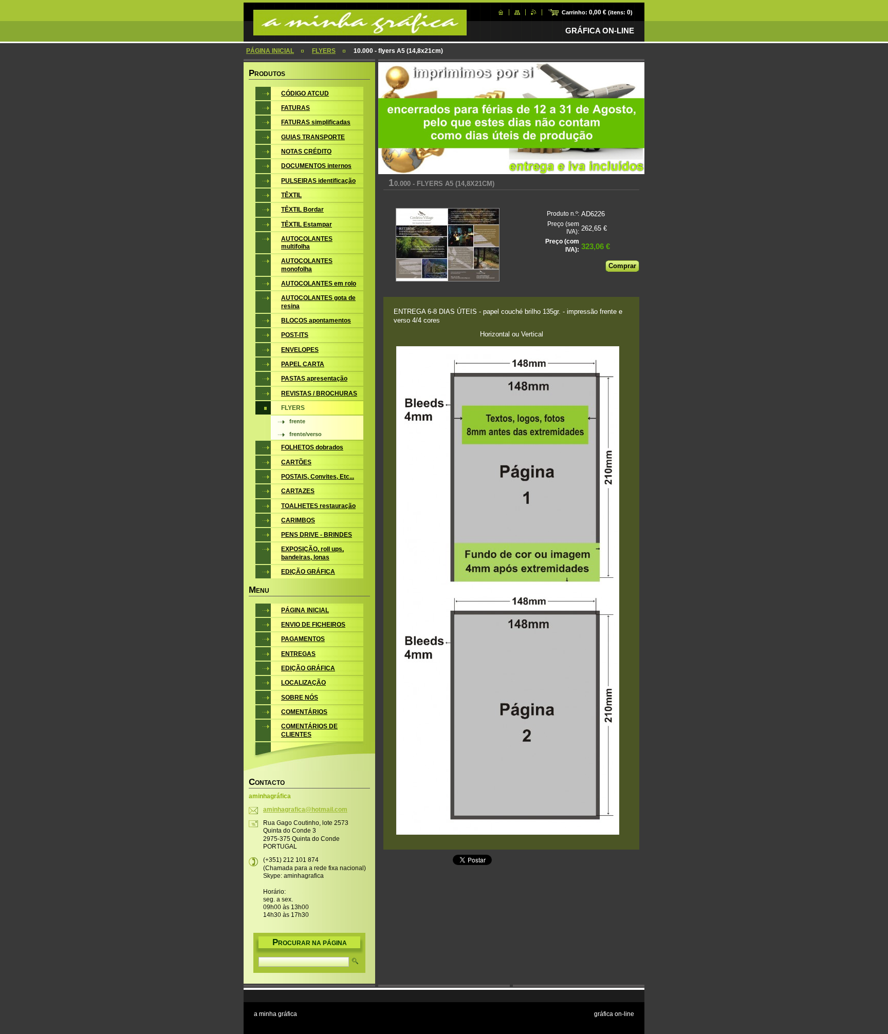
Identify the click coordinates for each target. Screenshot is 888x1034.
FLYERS (324, 51)
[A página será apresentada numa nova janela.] (447, 245)
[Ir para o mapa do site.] (517, 12)
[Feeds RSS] (533, 12)
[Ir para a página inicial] (360, 30)
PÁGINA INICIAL (270, 51)
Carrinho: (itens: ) (597, 12)
